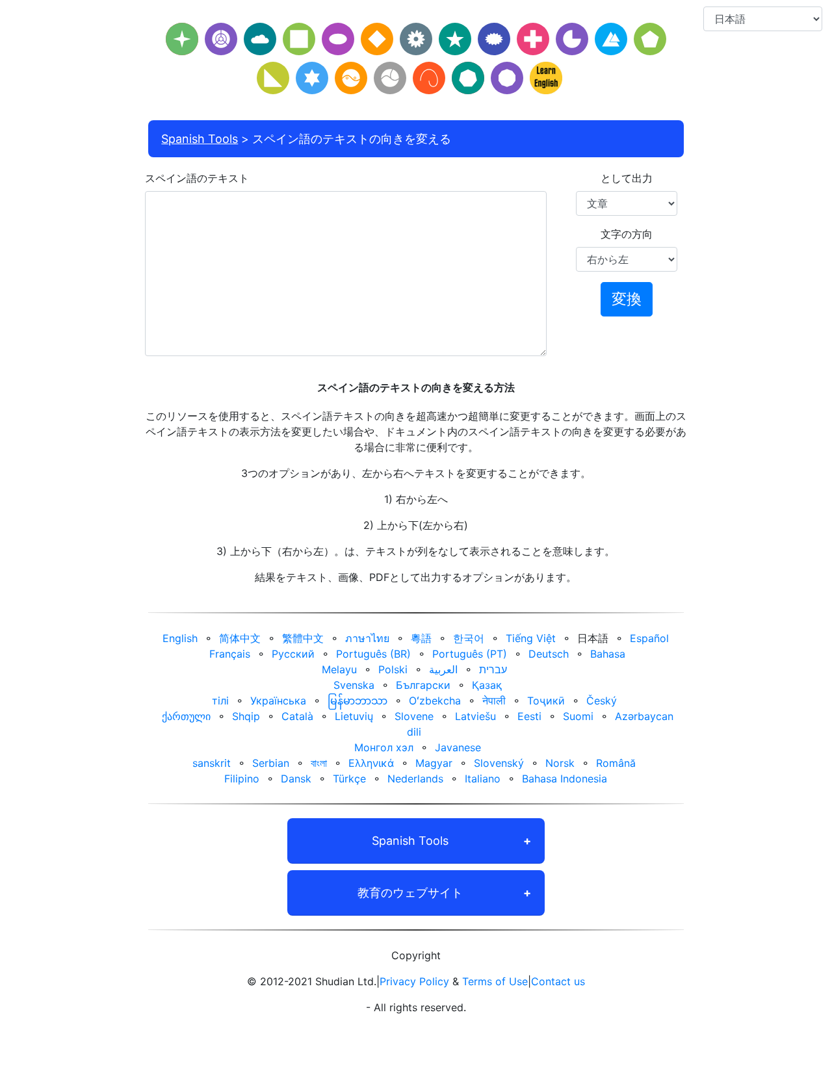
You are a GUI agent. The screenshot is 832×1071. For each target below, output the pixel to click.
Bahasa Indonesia (564, 778)
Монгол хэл (383, 747)
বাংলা (319, 762)
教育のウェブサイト (410, 892)
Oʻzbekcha (435, 700)
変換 (627, 299)
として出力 (627, 178)
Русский (293, 653)
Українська (278, 700)
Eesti (529, 716)
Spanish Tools (199, 139)
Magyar (433, 762)
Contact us (558, 981)
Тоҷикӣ (546, 700)
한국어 (468, 638)
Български (423, 684)
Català (297, 716)
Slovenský (499, 762)
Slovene (414, 716)
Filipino (241, 778)
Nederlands (415, 778)
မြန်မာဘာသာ (357, 700)
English (180, 638)
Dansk (296, 778)
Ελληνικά (371, 762)
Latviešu (475, 716)
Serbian (270, 762)
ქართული (186, 716)
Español (649, 638)
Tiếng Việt (531, 638)
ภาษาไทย (367, 638)
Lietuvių (354, 716)
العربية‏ (443, 669)
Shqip (246, 716)
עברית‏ (493, 669)
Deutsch (548, 653)
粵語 (421, 638)
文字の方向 (627, 233)
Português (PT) (469, 653)
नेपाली (494, 700)
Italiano (482, 778)
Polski (393, 669)
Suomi (578, 716)
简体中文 (240, 638)
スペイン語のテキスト (197, 178)
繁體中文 (303, 638)
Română (616, 762)
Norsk (560, 762)
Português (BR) (373, 653)
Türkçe (349, 778)
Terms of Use (495, 981)
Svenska (353, 684)
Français (229, 653)
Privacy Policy (414, 981)
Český (601, 700)
